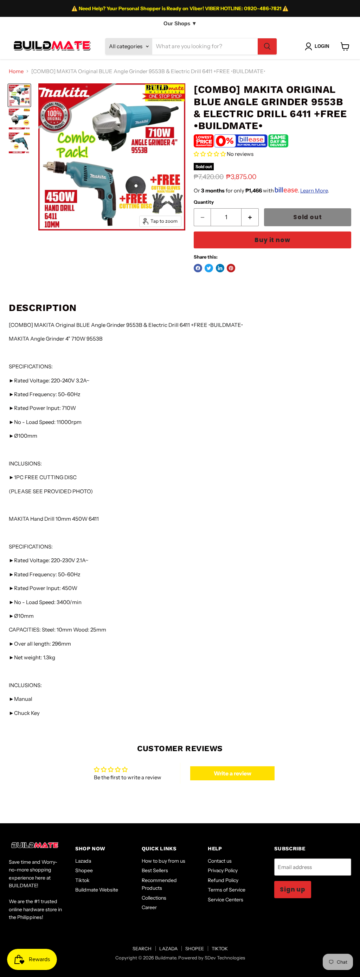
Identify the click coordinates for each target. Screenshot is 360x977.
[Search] (267, 46)
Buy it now (272, 240)
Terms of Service (226, 890)
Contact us (220, 861)
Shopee (84, 870)
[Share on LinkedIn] (220, 268)
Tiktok (82, 880)
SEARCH (142, 948)
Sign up (293, 889)
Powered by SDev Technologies (211, 957)
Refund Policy (223, 880)
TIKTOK (220, 948)
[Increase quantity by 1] (250, 217)
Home (16, 71)
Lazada (83, 861)
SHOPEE (194, 948)
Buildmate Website (96, 890)
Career (149, 907)
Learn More (314, 190)
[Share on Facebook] (198, 268)
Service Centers (225, 899)
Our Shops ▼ (180, 23)
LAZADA (168, 948)
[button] (210, 154)
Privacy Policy (223, 870)
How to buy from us (163, 861)
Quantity (204, 202)
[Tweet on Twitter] (209, 268)
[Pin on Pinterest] (231, 268)
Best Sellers (155, 870)
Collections (154, 898)
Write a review (232, 773)
